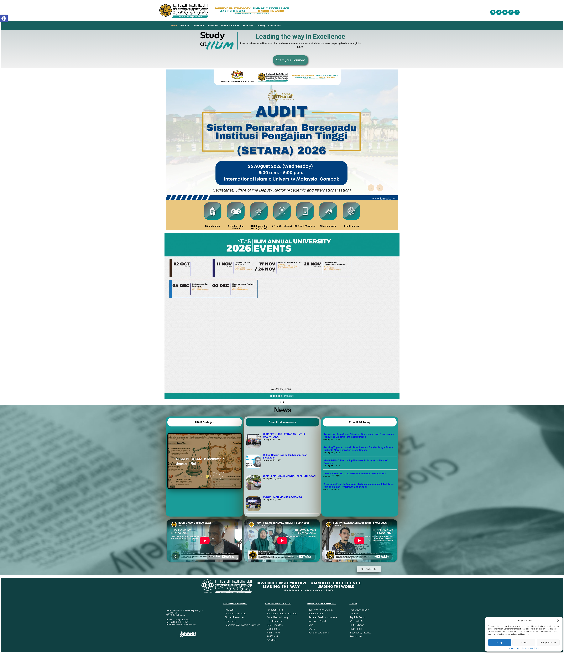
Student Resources (234, 617)
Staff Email (272, 636)
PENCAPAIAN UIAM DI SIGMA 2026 (282, 497)
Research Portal (275, 609)
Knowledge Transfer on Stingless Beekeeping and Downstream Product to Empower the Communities (358, 435)
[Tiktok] (517, 12)
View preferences (548, 642)
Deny (524, 642)
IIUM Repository (275, 625)
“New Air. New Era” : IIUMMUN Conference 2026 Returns (354, 473)
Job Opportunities (359, 609)
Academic (212, 25)
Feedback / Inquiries (360, 632)
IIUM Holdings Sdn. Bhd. (320, 609)
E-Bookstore (273, 628)
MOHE (311, 628)
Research (248, 25)
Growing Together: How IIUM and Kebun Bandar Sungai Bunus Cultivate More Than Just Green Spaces (358, 448)
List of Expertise (275, 621)
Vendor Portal (315, 613)
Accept (499, 642)
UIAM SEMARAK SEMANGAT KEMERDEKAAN (289, 476)
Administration (228, 25)
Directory (260, 25)
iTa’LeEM (271, 640)
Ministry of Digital (317, 621)
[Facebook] (493, 12)
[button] (558, 620)
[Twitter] (499, 12)
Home (174, 25)
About (183, 25)
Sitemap (354, 613)
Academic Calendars (235, 613)
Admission (198, 25)
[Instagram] (511, 12)
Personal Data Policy (530, 648)
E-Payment (230, 621)
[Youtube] (505, 12)
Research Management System (283, 613)
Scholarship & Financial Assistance (242, 625)
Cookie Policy (514, 648)
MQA (310, 625)
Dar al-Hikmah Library (277, 617)
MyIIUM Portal (357, 617)
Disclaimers (356, 636)
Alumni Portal (273, 632)
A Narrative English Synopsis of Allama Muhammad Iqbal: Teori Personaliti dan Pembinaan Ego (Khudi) (358, 485)
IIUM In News (357, 625)
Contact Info (274, 25)
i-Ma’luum (229, 609)
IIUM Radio (356, 628)
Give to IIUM (356, 621)
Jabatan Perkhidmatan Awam (323, 617)
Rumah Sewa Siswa (318, 632)
